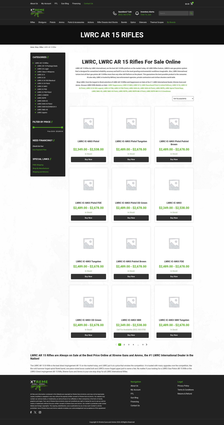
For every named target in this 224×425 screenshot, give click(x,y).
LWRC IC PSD (42, 89)
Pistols (52, 22)
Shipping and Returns (41, 172)
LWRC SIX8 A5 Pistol (44, 104)
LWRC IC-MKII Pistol (88, 141)
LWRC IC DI (41, 78)
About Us (34, 3)
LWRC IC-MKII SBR (131, 320)
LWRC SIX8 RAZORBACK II (46, 107)
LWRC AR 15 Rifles (41, 63)
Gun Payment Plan (39, 150)
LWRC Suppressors (115, 85)
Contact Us (88, 3)
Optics (133, 22)
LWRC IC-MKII (174, 202)
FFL (56, 3)
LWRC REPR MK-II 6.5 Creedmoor (158, 91)
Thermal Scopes (157, 22)
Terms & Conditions (186, 390)
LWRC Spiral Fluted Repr (174, 88)
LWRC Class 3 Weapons (45, 72)
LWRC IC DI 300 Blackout (46, 80)
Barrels (124, 22)
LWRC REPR (41, 98)
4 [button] (133, 345)
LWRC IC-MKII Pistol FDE (88, 202)
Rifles (32, 22)
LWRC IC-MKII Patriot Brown (131, 261)
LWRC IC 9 (41, 75)
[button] (116, 344)
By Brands (171, 22)
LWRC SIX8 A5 (42, 101)
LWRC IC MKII (42, 86)
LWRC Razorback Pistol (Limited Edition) (156, 85)
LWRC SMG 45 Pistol (110, 91)
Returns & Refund (185, 394)
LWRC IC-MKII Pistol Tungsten (131, 141)
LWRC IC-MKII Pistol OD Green (131, 202)
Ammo (61, 22)
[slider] (33, 127)
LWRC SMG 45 (97, 91)
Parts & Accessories (76, 22)
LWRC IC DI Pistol (43, 83)
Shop (36, 47)
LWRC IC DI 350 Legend (94, 88)
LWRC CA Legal (42, 69)
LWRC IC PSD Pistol (44, 92)
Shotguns (42, 22)
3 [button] (128, 345)
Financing (76, 3)
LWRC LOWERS (42, 95)
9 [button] (142, 345)
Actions (91, 22)
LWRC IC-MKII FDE (174, 261)
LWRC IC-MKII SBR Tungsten (174, 320)
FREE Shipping (38, 165)
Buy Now (88, 159)
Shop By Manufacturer (41, 168)
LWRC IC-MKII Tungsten (88, 261)
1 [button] (119, 345)
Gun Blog (65, 3)
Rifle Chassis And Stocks (107, 22)
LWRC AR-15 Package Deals (47, 66)
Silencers (143, 22)
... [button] (138, 345)
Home (32, 47)
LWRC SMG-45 (42, 110)
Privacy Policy (183, 386)
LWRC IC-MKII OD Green (88, 320)
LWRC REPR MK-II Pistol (137, 91)
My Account (46, 3)
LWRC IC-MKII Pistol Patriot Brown (174, 143)
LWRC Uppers (42, 112)
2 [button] (124, 345)
